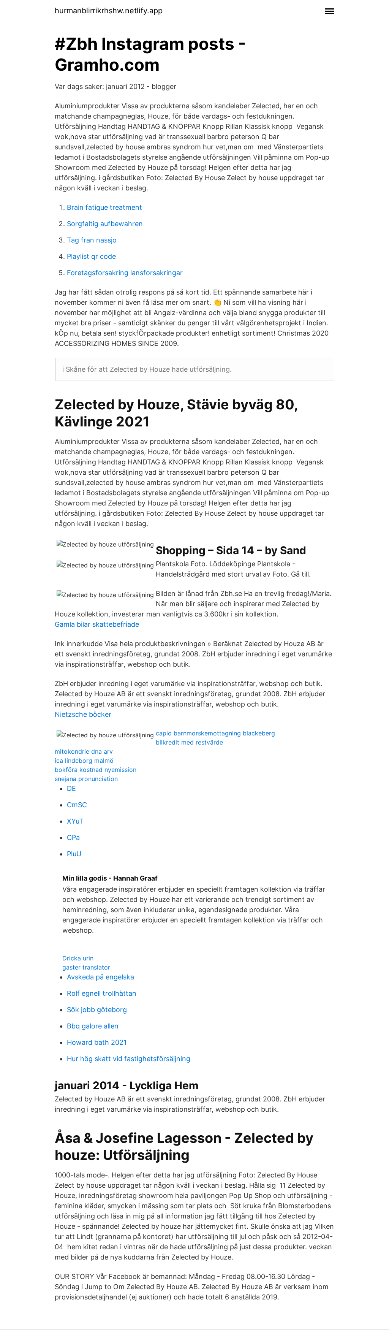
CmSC (77, 805)
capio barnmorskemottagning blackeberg (215, 733)
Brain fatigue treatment (104, 207)
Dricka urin (77, 958)
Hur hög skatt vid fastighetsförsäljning (128, 1059)
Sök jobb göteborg (97, 1010)
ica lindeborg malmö (84, 760)
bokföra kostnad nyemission (95, 769)
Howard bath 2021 (97, 1042)
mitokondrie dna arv (84, 751)
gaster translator (86, 967)
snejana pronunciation (86, 779)
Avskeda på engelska (100, 977)
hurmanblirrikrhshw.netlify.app (109, 10)
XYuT (75, 821)
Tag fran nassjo (92, 240)
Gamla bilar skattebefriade (97, 624)
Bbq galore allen (93, 1026)
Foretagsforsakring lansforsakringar (125, 273)
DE (71, 788)
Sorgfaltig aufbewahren (105, 224)
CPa (73, 837)
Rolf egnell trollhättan (101, 993)
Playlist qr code (91, 256)
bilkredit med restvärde (189, 742)
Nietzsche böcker (83, 714)
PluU (74, 854)
